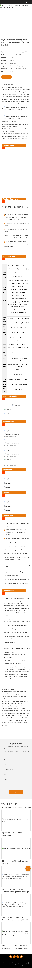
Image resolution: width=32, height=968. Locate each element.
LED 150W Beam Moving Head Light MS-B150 (14, 862)
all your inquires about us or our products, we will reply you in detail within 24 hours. (16, 538)
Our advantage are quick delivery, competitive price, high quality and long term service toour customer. (16, 525)
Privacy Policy (19, 965)
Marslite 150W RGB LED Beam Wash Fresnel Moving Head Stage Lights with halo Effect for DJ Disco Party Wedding (14, 947)
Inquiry (7, 77)
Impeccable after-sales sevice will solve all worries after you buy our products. (16, 532)
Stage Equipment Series (9, 807)
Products (20, 807)
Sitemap (11, 965)
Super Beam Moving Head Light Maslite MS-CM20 (13, 834)
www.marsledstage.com (21, 963)
